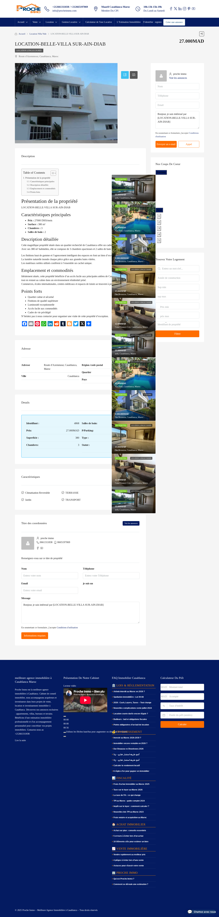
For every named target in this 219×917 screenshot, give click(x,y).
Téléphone (88, 568)
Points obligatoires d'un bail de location (131, 725)
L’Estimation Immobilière (129, 22)
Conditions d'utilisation (67, 627)
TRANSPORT (73, 499)
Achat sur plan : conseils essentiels (130, 830)
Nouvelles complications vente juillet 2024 (133, 708)
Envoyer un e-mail (166, 144)
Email (24, 583)
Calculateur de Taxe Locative (98, 22)
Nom (24, 568)
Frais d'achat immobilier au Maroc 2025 (131, 784)
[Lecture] (64, 716)
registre (158, 22)
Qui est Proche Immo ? (124, 879)
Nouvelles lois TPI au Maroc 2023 (129, 812)
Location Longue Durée (29, 50)
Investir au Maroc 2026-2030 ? (127, 738)
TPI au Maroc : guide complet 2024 (129, 801)
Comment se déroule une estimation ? (131, 884)
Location (50, 22)
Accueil (20, 22)
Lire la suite (20, 740)
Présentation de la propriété (37, 178)
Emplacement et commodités (42, 188)
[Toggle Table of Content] (51, 173)
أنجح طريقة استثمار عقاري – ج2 (126, 760)
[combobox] (164, 310)
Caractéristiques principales (42, 181)
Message (25, 598)
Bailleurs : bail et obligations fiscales (130, 719)
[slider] (97, 732)
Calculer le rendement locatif (127, 765)
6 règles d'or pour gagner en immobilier (131, 771)
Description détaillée (39, 185)
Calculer (182, 724)
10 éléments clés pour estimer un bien (131, 841)
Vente (35, 22)
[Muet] (64, 732)
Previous (161, 172)
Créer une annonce (174, 22)
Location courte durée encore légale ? (131, 714)
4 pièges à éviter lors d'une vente (129, 860)
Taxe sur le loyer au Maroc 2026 (128, 790)
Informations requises (35, 635)
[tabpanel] (134, 217)
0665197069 (63, 542)
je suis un (88, 583)
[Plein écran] (64, 736)
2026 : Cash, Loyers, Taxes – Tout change (132, 702)
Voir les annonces (131, 523)
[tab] (125, 75)
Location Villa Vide (37, 34)
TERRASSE (72, 492)
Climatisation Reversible (37, 492)
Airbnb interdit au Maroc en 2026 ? (129, 691)
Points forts (35, 192)
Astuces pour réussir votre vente (129, 866)
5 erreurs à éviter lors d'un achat (128, 836)
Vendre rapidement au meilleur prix (129, 854)
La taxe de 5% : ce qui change (127, 795)
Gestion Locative (69, 22)
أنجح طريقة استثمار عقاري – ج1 (126, 754)
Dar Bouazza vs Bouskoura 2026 (128, 749)
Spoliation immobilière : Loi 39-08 (129, 697)
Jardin (28, 499)
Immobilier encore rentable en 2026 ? (130, 743)
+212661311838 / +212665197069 (70, 6)
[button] (201, 912)
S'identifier (148, 22)
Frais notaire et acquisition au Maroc (130, 817)
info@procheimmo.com (64, 10)
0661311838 (46, 542)
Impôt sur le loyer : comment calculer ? (131, 806)
